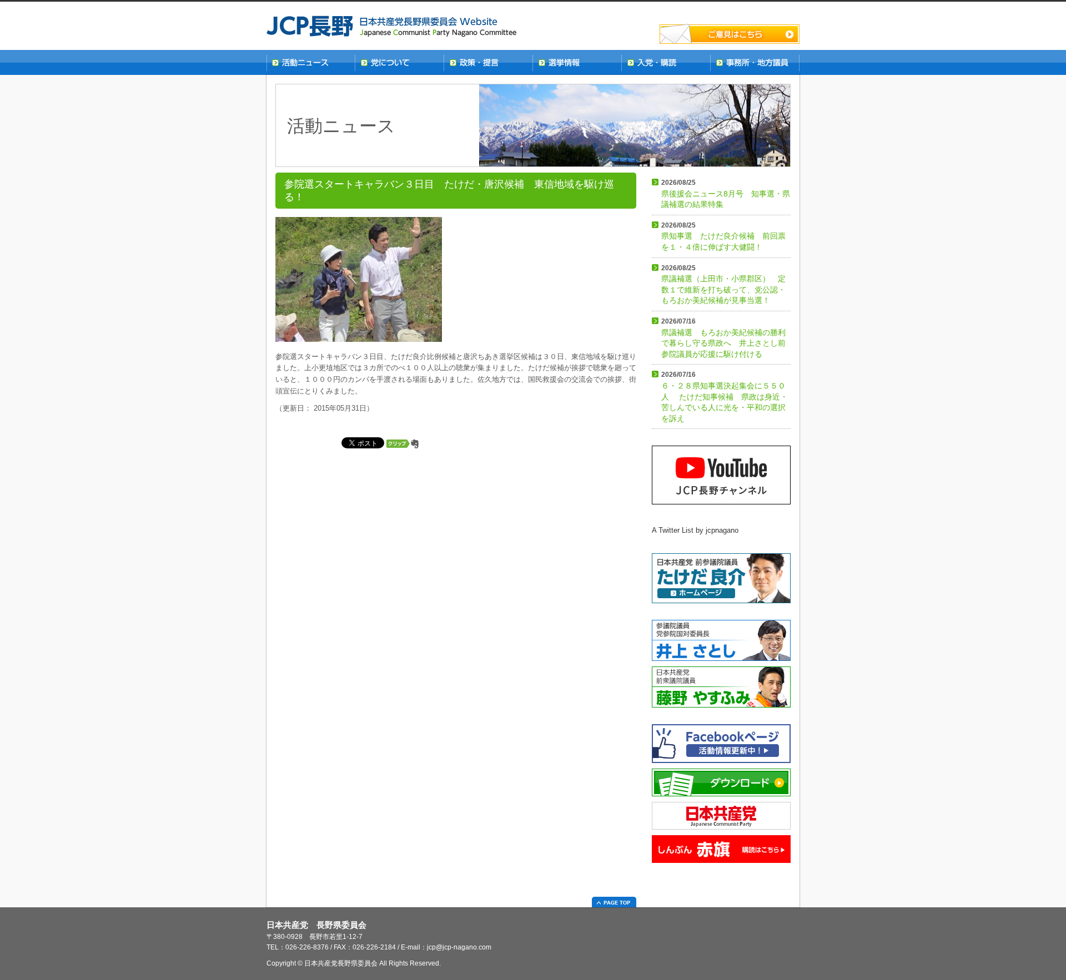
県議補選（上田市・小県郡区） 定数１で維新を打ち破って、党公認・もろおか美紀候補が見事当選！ (723, 284)
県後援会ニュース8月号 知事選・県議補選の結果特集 (725, 194)
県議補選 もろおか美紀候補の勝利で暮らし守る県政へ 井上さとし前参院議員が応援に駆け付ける (723, 337)
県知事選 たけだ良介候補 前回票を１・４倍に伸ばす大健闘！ (723, 236)
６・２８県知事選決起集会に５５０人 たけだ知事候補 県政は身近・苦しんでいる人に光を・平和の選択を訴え (724, 396)
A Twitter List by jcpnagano (695, 530)
